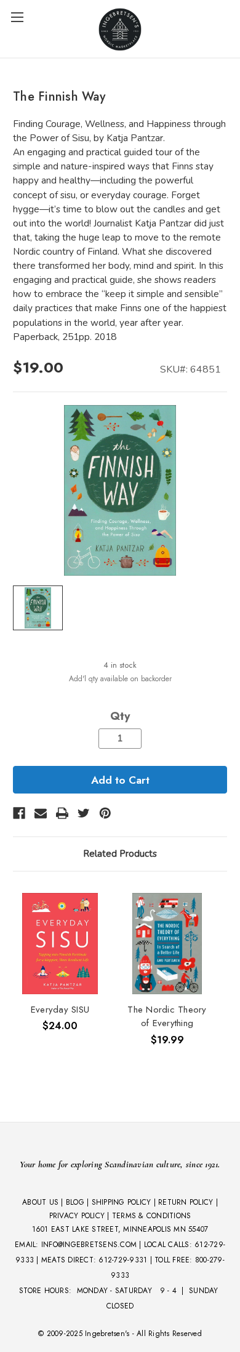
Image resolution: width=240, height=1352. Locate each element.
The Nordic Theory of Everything (166, 1016)
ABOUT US (40, 1202)
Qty (120, 716)
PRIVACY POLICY (77, 1215)
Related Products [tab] (120, 854)
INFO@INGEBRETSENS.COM (89, 1244)
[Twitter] (84, 813)
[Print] (62, 813)
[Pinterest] (105, 813)
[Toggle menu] (17, 17)
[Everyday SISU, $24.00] (60, 943)
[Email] (40, 813)
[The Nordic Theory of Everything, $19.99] (167, 943)
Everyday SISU (60, 1009)
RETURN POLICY (185, 1202)
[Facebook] (19, 813)
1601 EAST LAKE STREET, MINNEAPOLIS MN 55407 (120, 1229)
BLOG (75, 1202)
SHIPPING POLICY (121, 1202)
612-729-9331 (122, 1259)
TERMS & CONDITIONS (151, 1215)
